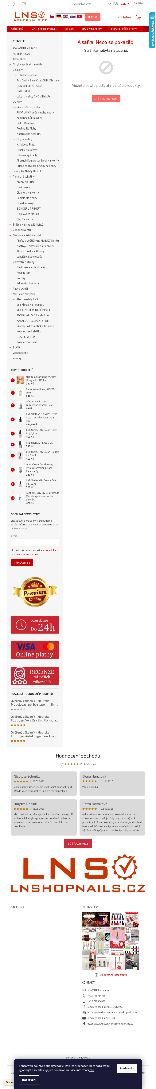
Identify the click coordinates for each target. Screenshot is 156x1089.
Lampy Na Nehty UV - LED (28, 171)
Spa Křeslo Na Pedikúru (30, 305)
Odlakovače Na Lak (28, 214)
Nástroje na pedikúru (29, 134)
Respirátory (23, 273)
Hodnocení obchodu (78, 755)
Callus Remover (26, 123)
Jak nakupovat (82, 4)
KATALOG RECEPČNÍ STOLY (33, 321)
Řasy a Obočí (20, 289)
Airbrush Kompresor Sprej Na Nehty (38, 161)
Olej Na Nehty (25, 219)
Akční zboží (19, 59)
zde (91, 1070)
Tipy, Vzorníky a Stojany (30, 251)
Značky (17, 358)
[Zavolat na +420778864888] (16, 3)
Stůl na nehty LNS (27, 300)
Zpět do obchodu (106, 98)
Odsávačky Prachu (27, 155)
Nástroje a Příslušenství (27, 235)
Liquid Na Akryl (25, 203)
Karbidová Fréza (26, 145)
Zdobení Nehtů (22, 230)
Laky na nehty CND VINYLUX (33, 97)
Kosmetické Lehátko (29, 332)
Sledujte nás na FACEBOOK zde (105, 1007)
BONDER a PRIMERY (29, 209)
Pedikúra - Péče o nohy (26, 107)
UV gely (17, 102)
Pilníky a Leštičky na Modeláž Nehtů (38, 241)
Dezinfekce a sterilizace (31, 267)
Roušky (21, 278)
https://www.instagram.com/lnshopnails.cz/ (112, 1012)
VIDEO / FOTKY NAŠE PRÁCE (34, 310)
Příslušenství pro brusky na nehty (36, 166)
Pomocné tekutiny (24, 177)
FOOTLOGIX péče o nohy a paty (35, 113)
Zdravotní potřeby (23, 262)
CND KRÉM (23, 91)
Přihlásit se (22, 562)
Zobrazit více (78, 843)
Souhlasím (127, 1068)
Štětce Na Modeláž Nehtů (28, 225)
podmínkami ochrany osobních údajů (35, 552)
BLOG (16, 348)
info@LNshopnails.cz (99, 990)
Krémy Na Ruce (26, 182)
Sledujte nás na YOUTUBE (102, 1018)
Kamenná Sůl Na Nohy (29, 118)
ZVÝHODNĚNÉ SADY (25, 49)
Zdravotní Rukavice (28, 283)
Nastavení (29, 1080)
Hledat (92, 17)
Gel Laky (18, 70)
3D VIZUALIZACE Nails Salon (33, 316)
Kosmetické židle (27, 342)
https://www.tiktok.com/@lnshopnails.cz (110, 1024)
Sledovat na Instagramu (113, 975)
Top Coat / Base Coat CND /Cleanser (38, 81)
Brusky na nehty (22, 139)
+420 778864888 (96, 996)
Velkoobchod (20, 353)
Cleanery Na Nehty (28, 193)
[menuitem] (17, 29)
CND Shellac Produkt (25, 75)
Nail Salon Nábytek (24, 294)
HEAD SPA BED (26, 337)
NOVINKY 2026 (21, 54)
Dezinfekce (23, 187)
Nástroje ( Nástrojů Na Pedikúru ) (36, 246)
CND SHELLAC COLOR (30, 86)
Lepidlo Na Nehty (27, 198)
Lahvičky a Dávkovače (29, 257)
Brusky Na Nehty (27, 150)
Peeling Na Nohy (26, 129)
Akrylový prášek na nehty (27, 65)
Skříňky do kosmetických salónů (35, 326)
